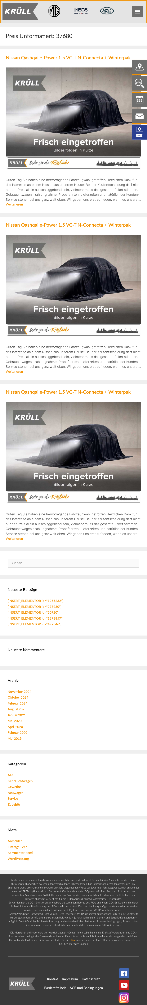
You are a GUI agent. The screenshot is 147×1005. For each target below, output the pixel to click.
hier (73, 940)
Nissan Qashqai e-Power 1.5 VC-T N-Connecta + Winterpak (68, 58)
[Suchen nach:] (73, 563)
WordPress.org (18, 858)
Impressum (70, 979)
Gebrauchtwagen (20, 781)
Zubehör (14, 804)
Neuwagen (16, 793)
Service (13, 798)
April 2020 (15, 727)
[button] (137, 11)
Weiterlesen (14, 204)
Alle (10, 775)
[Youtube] (124, 985)
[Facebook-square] (124, 973)
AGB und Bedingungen (86, 988)
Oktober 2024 (18, 697)
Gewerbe (14, 787)
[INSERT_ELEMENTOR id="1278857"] (35, 618)
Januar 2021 (17, 715)
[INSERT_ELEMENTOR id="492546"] (34, 624)
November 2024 (19, 691)
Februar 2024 (17, 703)
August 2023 (17, 709)
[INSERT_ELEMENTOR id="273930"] (34, 606)
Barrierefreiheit (55, 988)
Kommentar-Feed (20, 852)
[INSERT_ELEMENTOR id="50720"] (34, 612)
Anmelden (15, 841)
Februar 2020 (17, 732)
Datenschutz (91, 979)
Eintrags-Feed (18, 847)
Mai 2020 (15, 721)
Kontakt (52, 979)
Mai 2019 (15, 738)
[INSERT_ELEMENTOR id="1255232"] (35, 600)
